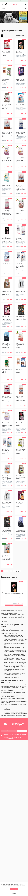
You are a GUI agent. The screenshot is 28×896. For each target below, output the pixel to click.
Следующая (17, 571)
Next (26, 594)
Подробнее (14, 893)
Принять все (14, 889)
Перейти (19, 0)
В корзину (14, 605)
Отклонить (14, 891)
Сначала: (18, 35)
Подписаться (22, 730)
